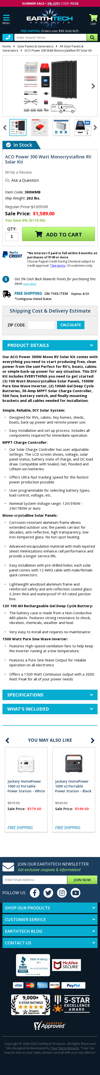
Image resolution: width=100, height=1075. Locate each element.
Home (6, 46)
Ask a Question (25, 180)
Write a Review (18, 172)
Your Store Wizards (65, 1048)
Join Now (82, 879)
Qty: (12, 229)
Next (93, 85)
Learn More (29, 284)
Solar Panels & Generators (35, 46)
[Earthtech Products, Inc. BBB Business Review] (27, 965)
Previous (7, 740)
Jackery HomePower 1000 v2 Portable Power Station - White (26, 786)
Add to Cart (63, 234)
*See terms (57, 265)
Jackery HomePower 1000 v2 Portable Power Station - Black (73, 786)
